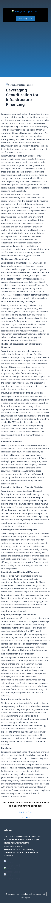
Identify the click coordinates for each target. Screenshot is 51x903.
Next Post (25, 817)
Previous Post (25, 812)
